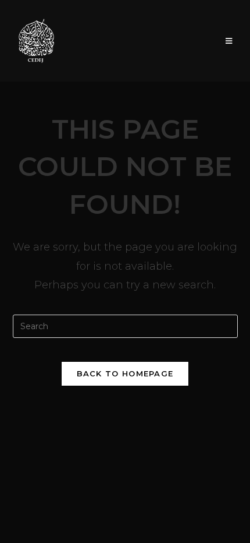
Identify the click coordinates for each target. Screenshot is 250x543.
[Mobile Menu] (229, 40)
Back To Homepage (125, 373)
